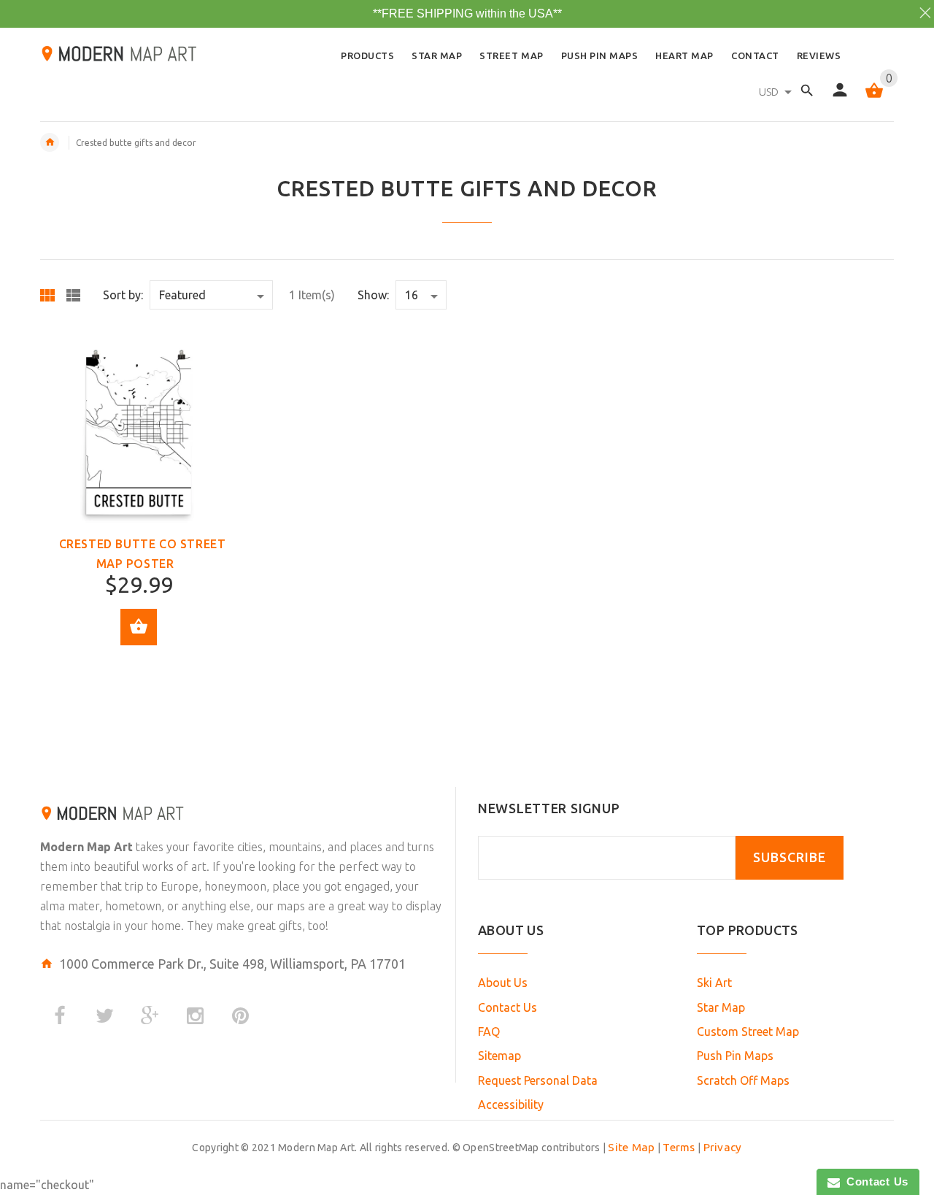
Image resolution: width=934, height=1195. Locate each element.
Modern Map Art (86, 846)
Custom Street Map (748, 1031)
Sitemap (499, 1055)
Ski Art (714, 982)
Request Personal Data (538, 1080)
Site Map (631, 1147)
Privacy (722, 1147)
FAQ (489, 1031)
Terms (679, 1147)
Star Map (721, 1007)
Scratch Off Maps (743, 1080)
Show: (373, 294)
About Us (503, 982)
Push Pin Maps (735, 1055)
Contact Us (507, 1007)
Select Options (138, 627)
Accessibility (511, 1104)
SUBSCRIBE (789, 857)
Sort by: (123, 294)
